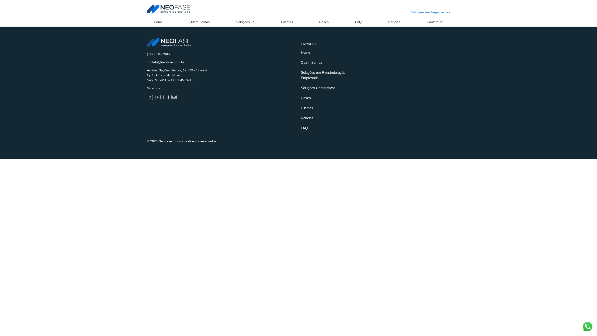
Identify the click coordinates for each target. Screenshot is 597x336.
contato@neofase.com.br (165, 62)
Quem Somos (199, 22)
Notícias (394, 22)
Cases (324, 22)
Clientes (287, 22)
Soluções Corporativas (318, 88)
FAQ (358, 22)
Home (158, 22)
